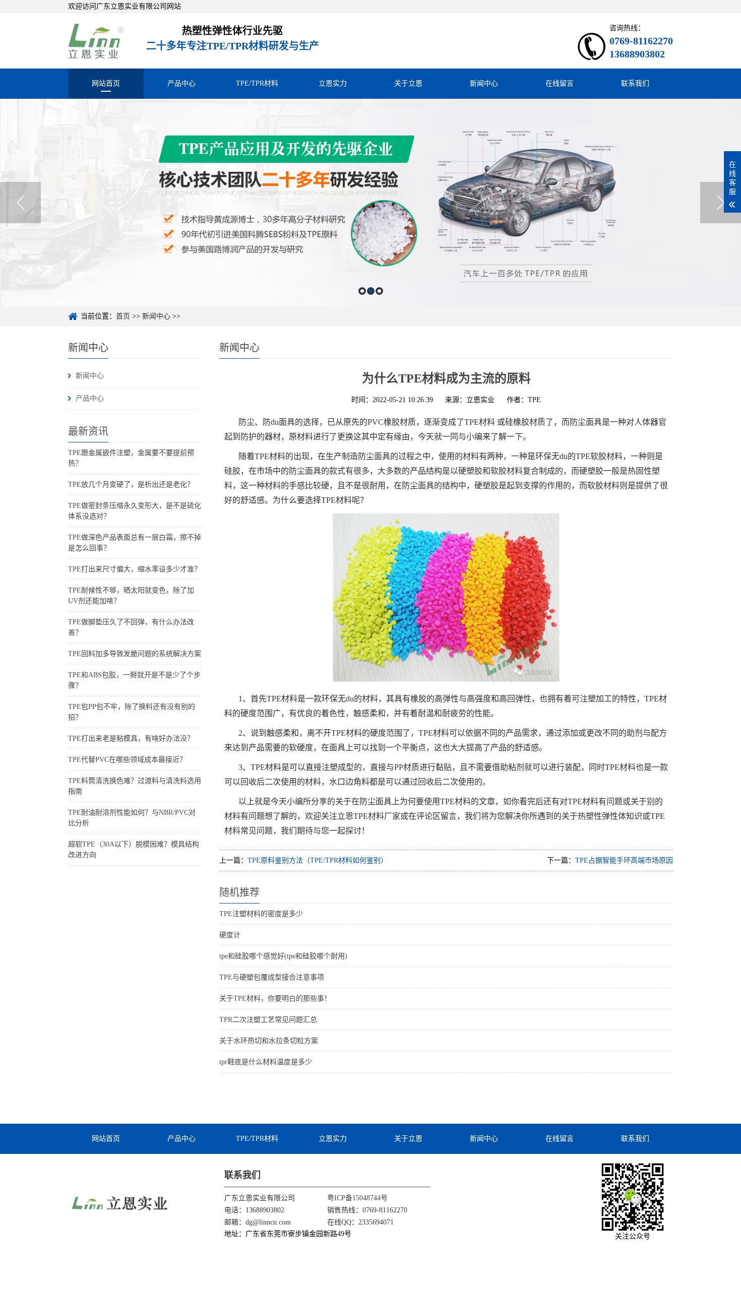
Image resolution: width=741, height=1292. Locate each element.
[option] (370, 202)
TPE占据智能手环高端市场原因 (624, 860)
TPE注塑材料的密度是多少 (261, 914)
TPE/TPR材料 (257, 83)
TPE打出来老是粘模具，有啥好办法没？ (131, 738)
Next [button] (720, 202)
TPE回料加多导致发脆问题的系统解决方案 (134, 654)
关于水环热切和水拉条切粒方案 (268, 1041)
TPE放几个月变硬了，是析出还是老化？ (131, 484)
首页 (123, 316)
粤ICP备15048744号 (357, 1198)
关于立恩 (408, 83)
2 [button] (371, 291)
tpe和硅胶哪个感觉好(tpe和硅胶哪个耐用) (283, 956)
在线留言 (559, 83)
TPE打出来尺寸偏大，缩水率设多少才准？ (134, 569)
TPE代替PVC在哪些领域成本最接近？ (127, 759)
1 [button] (362, 291)
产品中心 (181, 83)
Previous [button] (20, 202)
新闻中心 (484, 83)
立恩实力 (333, 83)
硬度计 (229, 935)
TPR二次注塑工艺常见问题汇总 (268, 1019)
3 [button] (379, 291)
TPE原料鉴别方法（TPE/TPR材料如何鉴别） (318, 860)
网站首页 (106, 83)
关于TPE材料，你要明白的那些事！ (275, 998)
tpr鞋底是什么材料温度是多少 (265, 1062)
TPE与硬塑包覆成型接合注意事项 (271, 977)
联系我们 (635, 83)
